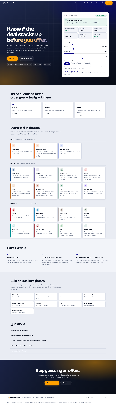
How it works (85, 3)
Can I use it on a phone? (18, 351)
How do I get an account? (19, 330)
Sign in (109, 3)
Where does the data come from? (22, 335)
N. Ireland (87, 63)
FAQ (97, 3)
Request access (26, 58)
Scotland (80, 63)
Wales (73, 63)
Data (92, 3)
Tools (77, 3)
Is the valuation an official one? (21, 346)
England (67, 63)
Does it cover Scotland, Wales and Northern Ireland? (28, 341)
